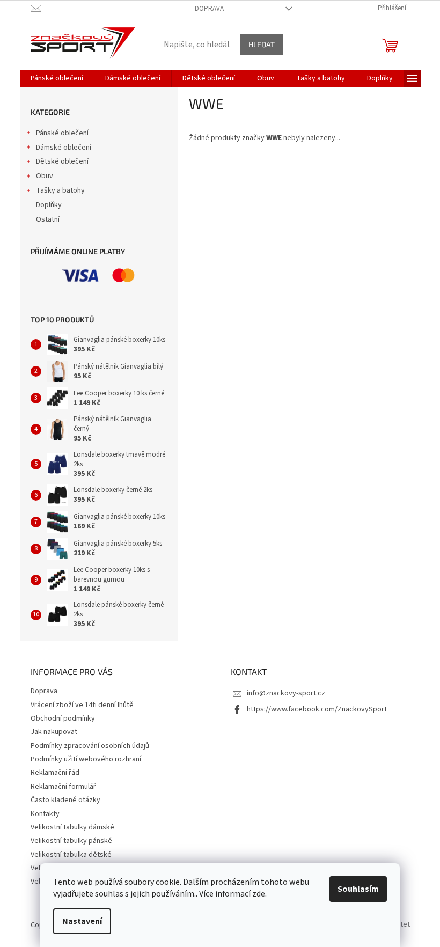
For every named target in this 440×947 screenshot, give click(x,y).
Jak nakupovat (54, 731)
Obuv (44, 176)
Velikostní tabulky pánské (71, 840)
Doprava (209, 8)
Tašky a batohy (60, 190)
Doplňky (49, 205)
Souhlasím (358, 889)
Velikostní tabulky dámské (72, 827)
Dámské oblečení (63, 147)
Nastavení (82, 921)
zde (258, 894)
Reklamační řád (55, 772)
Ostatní (48, 219)
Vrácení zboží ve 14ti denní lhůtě (82, 705)
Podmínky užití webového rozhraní (86, 759)
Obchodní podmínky (63, 718)
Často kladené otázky (65, 800)
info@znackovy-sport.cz (286, 693)
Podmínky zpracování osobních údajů (90, 745)
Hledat (261, 44)
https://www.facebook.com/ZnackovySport (317, 709)
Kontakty (45, 814)
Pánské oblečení (62, 133)
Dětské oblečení (62, 161)
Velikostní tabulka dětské (71, 854)
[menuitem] (57, 78)
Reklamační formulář (63, 786)
